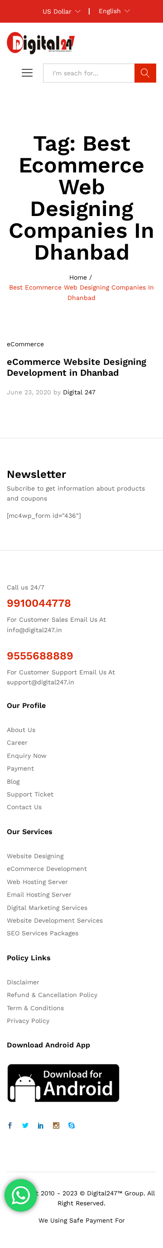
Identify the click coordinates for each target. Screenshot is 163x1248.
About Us (21, 729)
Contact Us (24, 807)
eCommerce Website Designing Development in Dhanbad (76, 367)
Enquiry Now (27, 755)
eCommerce (25, 344)
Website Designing (35, 856)
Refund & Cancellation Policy (52, 994)
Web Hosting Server (37, 881)
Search (145, 73)
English (110, 11)
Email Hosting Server (39, 894)
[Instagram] (56, 1126)
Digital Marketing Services (47, 907)
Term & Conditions (35, 1008)
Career (17, 742)
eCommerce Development (47, 868)
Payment (20, 768)
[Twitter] (25, 1126)
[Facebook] (10, 1126)
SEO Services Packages (42, 933)
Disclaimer (23, 982)
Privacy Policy (28, 1020)
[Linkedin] (40, 1126)
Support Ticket (30, 794)
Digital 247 (79, 392)
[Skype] (71, 1126)
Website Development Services (55, 920)
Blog (13, 781)
